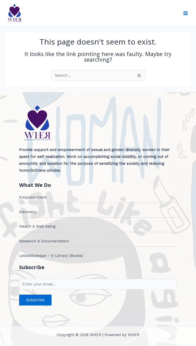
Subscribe (35, 300)
